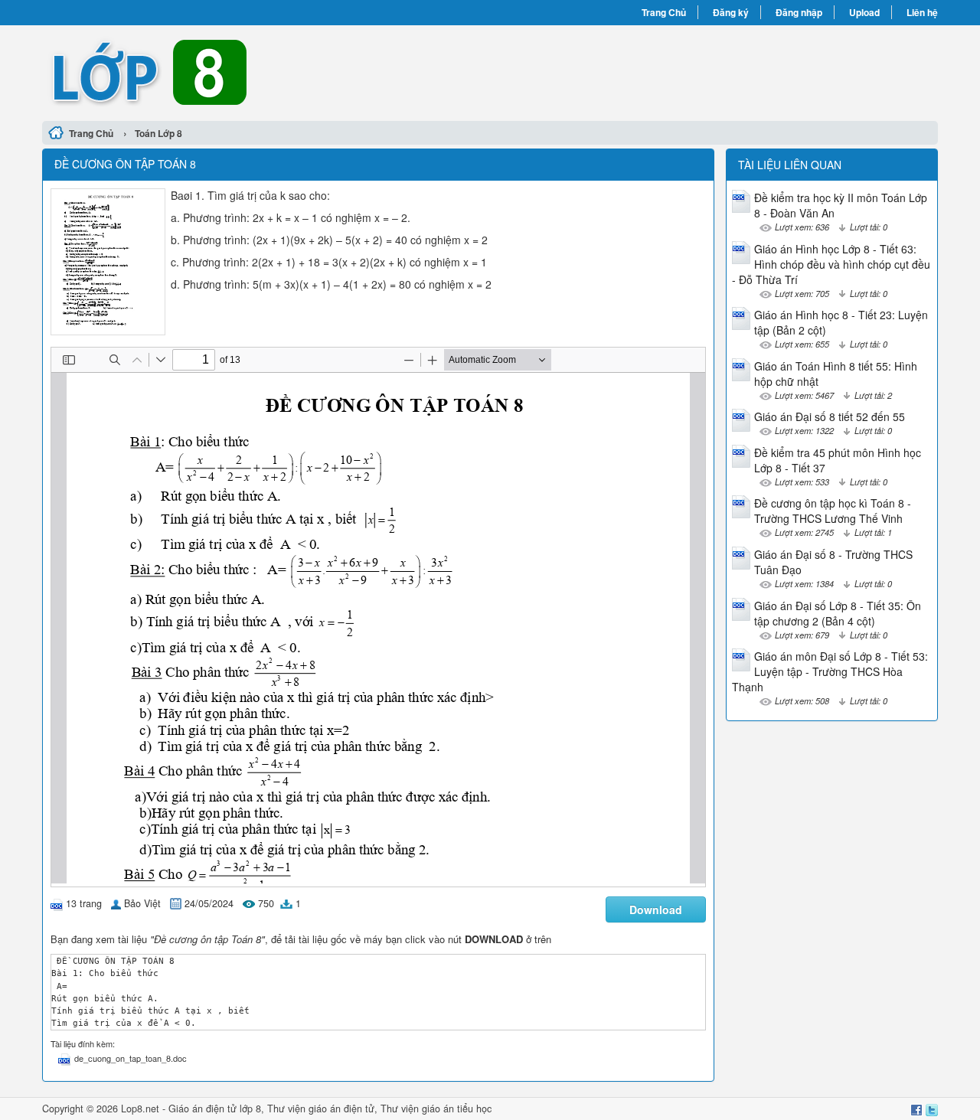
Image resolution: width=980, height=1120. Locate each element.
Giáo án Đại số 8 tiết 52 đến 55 (829, 416)
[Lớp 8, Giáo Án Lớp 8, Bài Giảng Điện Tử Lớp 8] (266, 71)
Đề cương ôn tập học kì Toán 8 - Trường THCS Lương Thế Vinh (832, 510)
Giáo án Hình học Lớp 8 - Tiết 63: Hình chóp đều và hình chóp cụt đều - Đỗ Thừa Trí (831, 264)
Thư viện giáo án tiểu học (436, 1108)
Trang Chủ (664, 12)
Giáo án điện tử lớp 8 (214, 1108)
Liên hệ (922, 12)
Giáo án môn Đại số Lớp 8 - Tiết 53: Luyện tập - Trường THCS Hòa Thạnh (830, 671)
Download (655, 909)
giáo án (325, 1108)
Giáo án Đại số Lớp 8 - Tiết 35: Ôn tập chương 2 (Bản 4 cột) (837, 613)
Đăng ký (731, 12)
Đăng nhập (799, 12)
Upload (864, 12)
